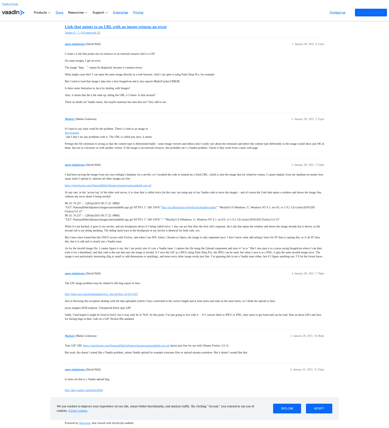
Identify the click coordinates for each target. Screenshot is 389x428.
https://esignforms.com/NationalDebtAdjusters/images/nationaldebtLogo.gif (108, 185)
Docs (59, 12)
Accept (319, 408)
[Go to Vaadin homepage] (13, 12)
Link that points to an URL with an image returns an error (116, 26)
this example (72, 132)
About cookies (77, 410)
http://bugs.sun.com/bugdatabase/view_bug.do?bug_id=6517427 (101, 294)
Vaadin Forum (10, 3)
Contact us (337, 12)
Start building (371, 12)
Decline (287, 408)
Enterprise (120, 12)
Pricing (138, 12)
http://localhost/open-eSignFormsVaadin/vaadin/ (189, 207)
